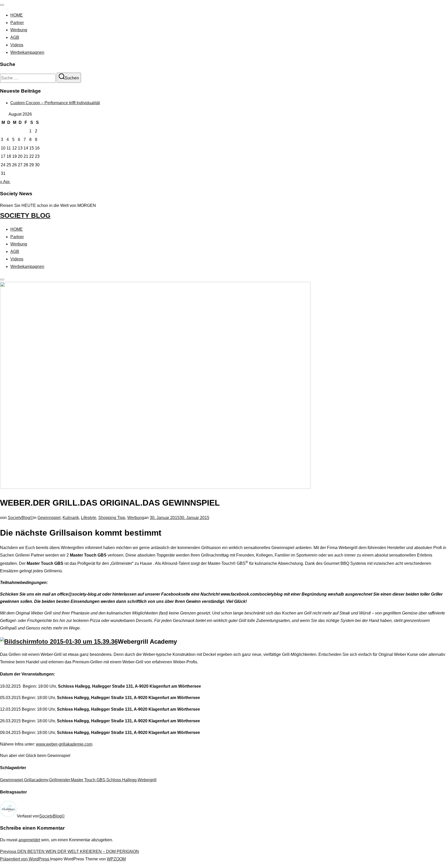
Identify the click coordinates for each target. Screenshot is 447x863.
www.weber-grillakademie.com (64, 744)
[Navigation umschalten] (2, 5)
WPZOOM (116, 859)
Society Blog (25, 215)
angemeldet (29, 840)
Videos (16, 45)
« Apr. (5, 181)
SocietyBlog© (20, 517)
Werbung (18, 30)
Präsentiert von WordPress (25, 859)
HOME (16, 15)
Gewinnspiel (49, 517)
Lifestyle (88, 517)
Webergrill (147, 780)
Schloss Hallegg (121, 780)
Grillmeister (59, 780)
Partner (17, 22)
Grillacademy (36, 780)
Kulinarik (71, 517)
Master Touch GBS (88, 780)
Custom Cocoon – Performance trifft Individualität (55, 103)
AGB (14, 37)
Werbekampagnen (27, 52)
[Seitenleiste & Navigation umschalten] (2, 279)
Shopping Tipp (111, 517)
